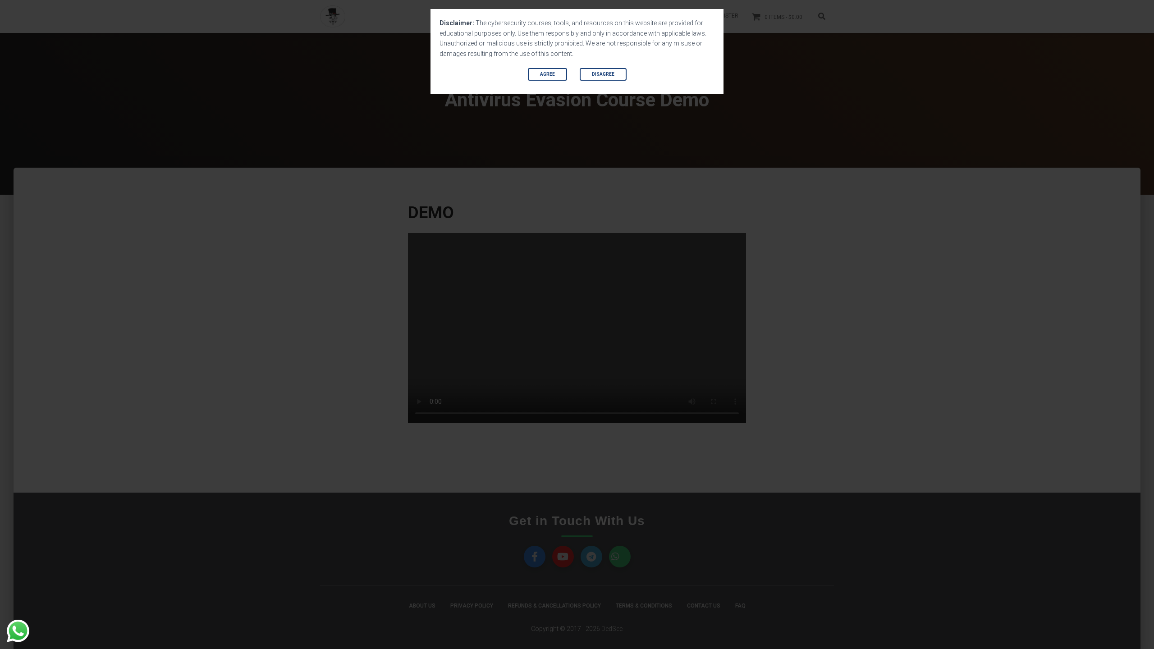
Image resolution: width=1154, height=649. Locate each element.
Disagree (603, 74)
